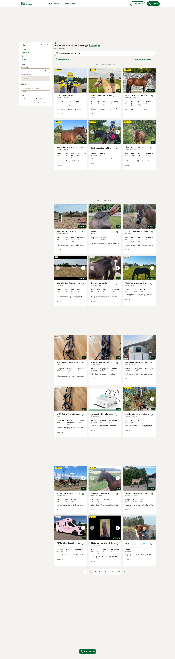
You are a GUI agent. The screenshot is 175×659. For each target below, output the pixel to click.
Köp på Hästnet (53, 4)
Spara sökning (63, 59)
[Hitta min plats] (46, 71)
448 (118, 572)
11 (112, 572)
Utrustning (25, 53)
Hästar (23, 49)
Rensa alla (45, 45)
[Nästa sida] (124, 572)
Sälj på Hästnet (69, 4)
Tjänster (24, 56)
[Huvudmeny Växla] (17, 4)
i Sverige (94, 45)
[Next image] (118, 132)
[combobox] (32, 71)
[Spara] (82, 96)
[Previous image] (92, 132)
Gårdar (24, 59)
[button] (105, 132)
